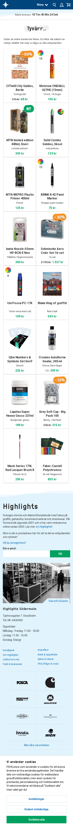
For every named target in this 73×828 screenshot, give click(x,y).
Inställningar (36, 799)
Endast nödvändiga (36, 809)
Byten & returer (46, 659)
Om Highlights (10, 654)
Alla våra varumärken (36, 745)
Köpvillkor (43, 649)
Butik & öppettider (47, 654)
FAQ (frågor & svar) (48, 663)
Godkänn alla (36, 819)
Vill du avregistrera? (14, 542)
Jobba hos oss (11, 659)
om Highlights (44, 526)
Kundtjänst (8, 650)
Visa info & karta (58, 600)
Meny (40, 4)
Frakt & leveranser (12, 664)
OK (60, 553)
